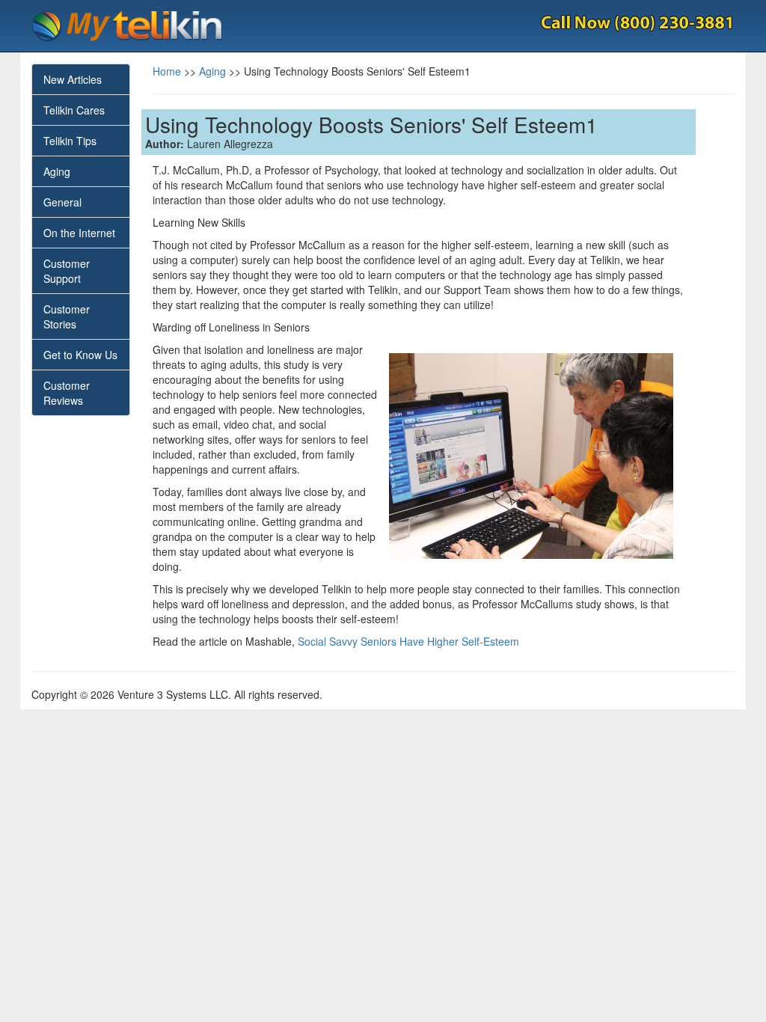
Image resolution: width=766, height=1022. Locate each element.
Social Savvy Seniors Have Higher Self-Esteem (408, 641)
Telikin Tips (69, 140)
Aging (56, 171)
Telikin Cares (74, 109)
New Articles (72, 79)
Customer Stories (66, 316)
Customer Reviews (66, 393)
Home (167, 71)
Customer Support (66, 271)
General (62, 202)
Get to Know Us (80, 354)
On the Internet (79, 232)
